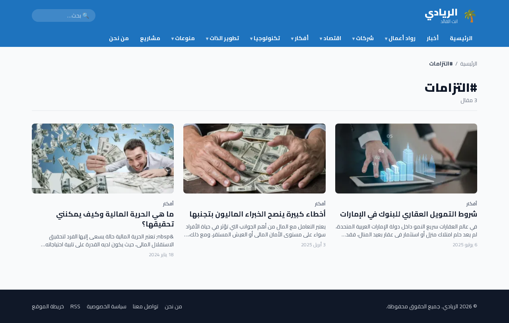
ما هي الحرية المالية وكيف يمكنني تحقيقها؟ (115, 218)
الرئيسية (461, 38)
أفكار (300, 38)
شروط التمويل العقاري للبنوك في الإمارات (408, 213)
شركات (363, 38)
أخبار (433, 38)
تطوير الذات (222, 38)
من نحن (119, 38)
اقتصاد (330, 38)
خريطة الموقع (48, 306)
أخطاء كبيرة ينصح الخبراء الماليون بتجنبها (257, 213)
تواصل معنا (145, 306)
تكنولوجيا (265, 38)
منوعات (183, 38)
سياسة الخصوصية (106, 306)
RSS (75, 306)
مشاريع (150, 38)
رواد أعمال (400, 38)
